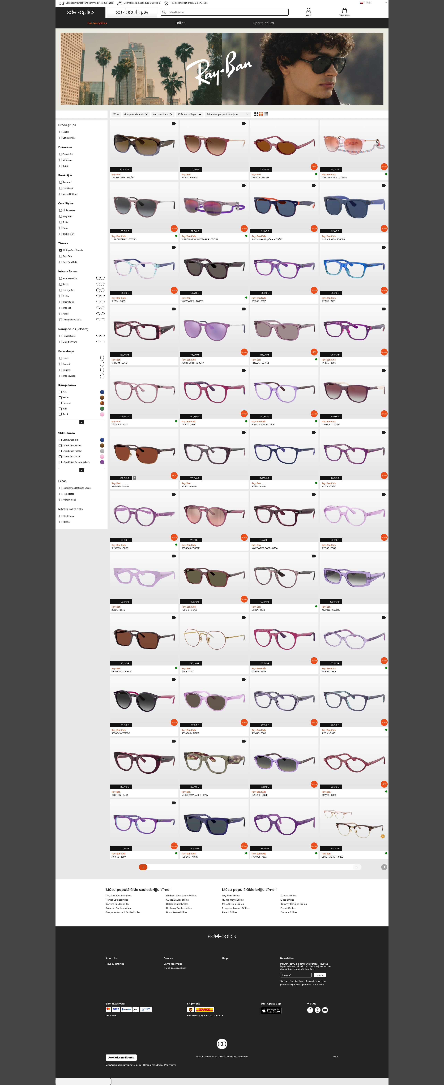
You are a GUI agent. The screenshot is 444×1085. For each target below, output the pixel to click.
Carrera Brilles (289, 912)
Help (225, 958)
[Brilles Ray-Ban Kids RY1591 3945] (354, 700)
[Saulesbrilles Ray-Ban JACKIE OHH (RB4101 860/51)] (144, 144)
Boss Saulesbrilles (176, 912)
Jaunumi (67, 182)
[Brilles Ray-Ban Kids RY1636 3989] (284, 700)
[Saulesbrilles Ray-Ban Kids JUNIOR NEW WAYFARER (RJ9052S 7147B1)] (214, 206)
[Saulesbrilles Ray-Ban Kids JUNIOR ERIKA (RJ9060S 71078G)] (144, 206)
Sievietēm (68, 154)
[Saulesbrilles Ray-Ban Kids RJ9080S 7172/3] (214, 700)
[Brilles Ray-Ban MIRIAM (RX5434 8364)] (144, 329)
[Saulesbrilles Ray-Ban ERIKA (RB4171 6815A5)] (214, 144)
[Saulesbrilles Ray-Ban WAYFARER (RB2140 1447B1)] (214, 267)
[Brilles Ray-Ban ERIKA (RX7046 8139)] (284, 576)
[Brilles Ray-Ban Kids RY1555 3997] (284, 267)
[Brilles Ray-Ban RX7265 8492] (354, 761)
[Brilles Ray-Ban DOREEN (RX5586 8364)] (144, 761)
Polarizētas (68, 494)
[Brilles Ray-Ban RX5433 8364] (214, 453)
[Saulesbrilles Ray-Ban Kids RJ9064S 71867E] (214, 515)
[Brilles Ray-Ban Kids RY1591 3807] (144, 267)
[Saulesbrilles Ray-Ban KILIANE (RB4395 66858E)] (354, 576)
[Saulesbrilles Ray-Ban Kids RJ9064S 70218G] (144, 700)
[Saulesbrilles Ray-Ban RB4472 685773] (284, 144)
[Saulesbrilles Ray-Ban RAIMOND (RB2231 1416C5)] (144, 638)
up (335, 1056)
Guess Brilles (288, 895)
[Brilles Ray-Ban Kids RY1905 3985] (354, 515)
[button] (80, 12)
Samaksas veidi (173, 963)
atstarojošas (69, 499)
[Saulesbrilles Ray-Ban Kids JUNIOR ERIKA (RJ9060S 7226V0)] (354, 144)
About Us (111, 958)
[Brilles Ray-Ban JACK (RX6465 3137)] (214, 638)
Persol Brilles (229, 912)
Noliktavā (68, 188)
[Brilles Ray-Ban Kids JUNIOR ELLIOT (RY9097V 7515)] (284, 391)
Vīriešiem (67, 160)
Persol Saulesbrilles (117, 899)
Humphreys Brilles (233, 899)
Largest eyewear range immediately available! (89, 3)
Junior (66, 166)
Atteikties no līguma (121, 1057)
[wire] (146, 1009)
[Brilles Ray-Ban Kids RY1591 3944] (354, 453)
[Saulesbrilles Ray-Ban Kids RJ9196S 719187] (214, 823)
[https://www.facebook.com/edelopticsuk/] (310, 1010)
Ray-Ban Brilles (231, 895)
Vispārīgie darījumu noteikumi (124, 1064)
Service (168, 958)
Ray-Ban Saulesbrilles (118, 895)
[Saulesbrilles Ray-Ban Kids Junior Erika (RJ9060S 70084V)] (214, 329)
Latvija (368, 2)
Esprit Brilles (288, 908)
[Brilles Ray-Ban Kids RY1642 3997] (144, 823)
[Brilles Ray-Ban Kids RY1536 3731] (354, 267)
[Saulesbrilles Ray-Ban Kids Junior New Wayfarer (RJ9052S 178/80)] (284, 206)
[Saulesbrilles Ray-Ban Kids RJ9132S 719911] (284, 761)
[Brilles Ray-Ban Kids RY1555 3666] (354, 329)
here (321, 984)
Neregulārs (68, 290)
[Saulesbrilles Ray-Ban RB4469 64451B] (144, 453)
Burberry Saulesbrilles (179, 908)
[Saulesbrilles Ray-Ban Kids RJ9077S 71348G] (354, 391)
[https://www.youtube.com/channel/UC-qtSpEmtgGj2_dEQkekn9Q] (325, 1010)
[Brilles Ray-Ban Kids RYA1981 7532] (284, 823)
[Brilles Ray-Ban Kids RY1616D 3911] (354, 638)
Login (308, 15)
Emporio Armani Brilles (235, 908)
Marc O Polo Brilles (233, 903)
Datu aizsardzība (153, 1064)
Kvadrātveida (70, 278)
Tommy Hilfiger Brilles (294, 903)
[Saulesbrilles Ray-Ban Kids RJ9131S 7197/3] (214, 576)
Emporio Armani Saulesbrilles (123, 912)
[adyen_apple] (136, 1009)
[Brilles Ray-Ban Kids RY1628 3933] (284, 638)
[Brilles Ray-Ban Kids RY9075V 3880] (144, 515)
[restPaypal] (126, 1009)
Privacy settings (115, 963)
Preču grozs (345, 15)
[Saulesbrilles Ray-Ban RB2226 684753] (284, 329)
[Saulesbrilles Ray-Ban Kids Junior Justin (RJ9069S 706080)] (354, 206)
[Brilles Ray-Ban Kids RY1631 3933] (214, 391)
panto (66, 284)
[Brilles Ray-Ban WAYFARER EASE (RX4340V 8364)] (284, 515)
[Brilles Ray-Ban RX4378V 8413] (144, 391)
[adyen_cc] (108, 1009)
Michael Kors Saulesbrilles (181, 895)
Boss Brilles (287, 899)
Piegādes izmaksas (175, 968)
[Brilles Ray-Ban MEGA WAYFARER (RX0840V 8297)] (214, 761)
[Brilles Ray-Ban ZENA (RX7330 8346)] (144, 576)
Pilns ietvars (69, 336)
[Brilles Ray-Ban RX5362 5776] (284, 453)
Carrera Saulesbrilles (118, 903)
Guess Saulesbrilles (177, 899)
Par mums (170, 1064)
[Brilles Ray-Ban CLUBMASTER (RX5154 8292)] (354, 823)
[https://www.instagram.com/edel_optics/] (318, 1010)
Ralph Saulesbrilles (177, 903)
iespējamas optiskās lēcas (77, 488)
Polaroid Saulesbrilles (118, 908)
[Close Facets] (82, 114)
